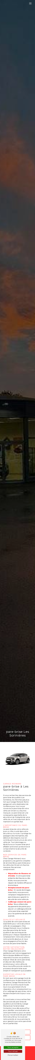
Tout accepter (13, 1047)
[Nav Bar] (30, 3)
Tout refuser (13, 1051)
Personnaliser (13, 1055)
